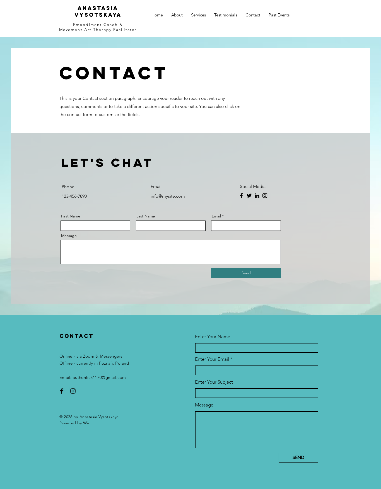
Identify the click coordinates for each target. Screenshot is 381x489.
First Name (70, 216)
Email (216, 216)
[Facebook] (241, 195)
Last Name (145, 216)
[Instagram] (265, 195)
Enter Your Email (212, 359)
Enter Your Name (212, 336)
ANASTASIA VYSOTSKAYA (98, 11)
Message (69, 236)
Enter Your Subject (214, 382)
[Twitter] (249, 195)
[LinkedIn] (257, 195)
